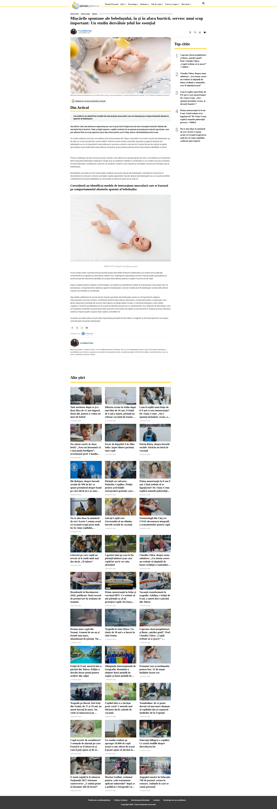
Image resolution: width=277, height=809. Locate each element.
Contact (156, 800)
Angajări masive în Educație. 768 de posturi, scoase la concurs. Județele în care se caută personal (155, 782)
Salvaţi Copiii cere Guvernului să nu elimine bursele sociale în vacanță (118, 521)
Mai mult (185, 4)
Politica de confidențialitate (99, 800)
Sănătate (143, 4)
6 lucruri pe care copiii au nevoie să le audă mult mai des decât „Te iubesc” (84, 558)
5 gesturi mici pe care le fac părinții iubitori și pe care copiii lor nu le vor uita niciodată (119, 560)
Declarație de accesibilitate (174, 800)
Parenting (132, 4)
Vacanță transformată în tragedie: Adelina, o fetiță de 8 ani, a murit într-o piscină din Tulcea (154, 597)
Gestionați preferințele (140, 800)
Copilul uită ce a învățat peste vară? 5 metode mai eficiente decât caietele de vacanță (118, 708)
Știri (122, 4)
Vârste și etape (171, 4)
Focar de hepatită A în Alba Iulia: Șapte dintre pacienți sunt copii (120, 447)
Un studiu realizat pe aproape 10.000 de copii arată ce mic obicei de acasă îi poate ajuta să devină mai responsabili (120, 745)
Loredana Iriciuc (86, 31)
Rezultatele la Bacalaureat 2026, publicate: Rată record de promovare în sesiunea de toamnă (85, 597)
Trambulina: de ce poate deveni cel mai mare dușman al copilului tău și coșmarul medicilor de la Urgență (154, 708)
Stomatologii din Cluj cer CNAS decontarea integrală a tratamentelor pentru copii (154, 521)
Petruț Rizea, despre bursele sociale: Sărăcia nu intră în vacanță (154, 447)
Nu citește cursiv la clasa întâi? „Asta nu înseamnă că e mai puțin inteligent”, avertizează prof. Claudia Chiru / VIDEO (85, 449)
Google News (89, 333)
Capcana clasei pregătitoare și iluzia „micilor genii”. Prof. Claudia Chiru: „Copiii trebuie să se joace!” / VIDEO (155, 634)
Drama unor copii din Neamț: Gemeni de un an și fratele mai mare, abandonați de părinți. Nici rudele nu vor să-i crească (84, 634)
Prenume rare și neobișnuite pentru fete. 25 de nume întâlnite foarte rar (154, 669)
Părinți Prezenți (111, 4)
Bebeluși (94, 14)
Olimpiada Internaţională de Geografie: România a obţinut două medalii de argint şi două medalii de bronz (120, 671)
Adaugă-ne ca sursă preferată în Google (90, 101)
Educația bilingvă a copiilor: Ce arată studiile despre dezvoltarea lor (154, 743)
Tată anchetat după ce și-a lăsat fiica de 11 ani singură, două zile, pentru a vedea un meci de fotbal (85, 412)
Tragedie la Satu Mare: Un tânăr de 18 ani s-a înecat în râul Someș (120, 632)
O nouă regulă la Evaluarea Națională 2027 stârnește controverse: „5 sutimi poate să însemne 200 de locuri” (85, 782)
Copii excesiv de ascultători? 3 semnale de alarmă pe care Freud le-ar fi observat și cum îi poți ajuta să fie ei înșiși (85, 745)
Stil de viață (156, 4)
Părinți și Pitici (74, 14)
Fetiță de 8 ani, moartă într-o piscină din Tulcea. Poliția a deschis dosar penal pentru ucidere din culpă (86, 671)
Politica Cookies (120, 800)
